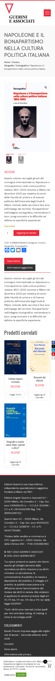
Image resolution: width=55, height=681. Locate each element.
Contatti (8, 644)
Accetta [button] (21, 674)
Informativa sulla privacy (17, 654)
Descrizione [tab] (13, 261)
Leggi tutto (15, 394)
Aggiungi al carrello (26, 232)
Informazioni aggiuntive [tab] (20, 267)
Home (7, 62)
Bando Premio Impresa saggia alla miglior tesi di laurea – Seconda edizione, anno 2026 (27, 635)
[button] (45, 87)
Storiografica (22, 65)
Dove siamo (10, 649)
